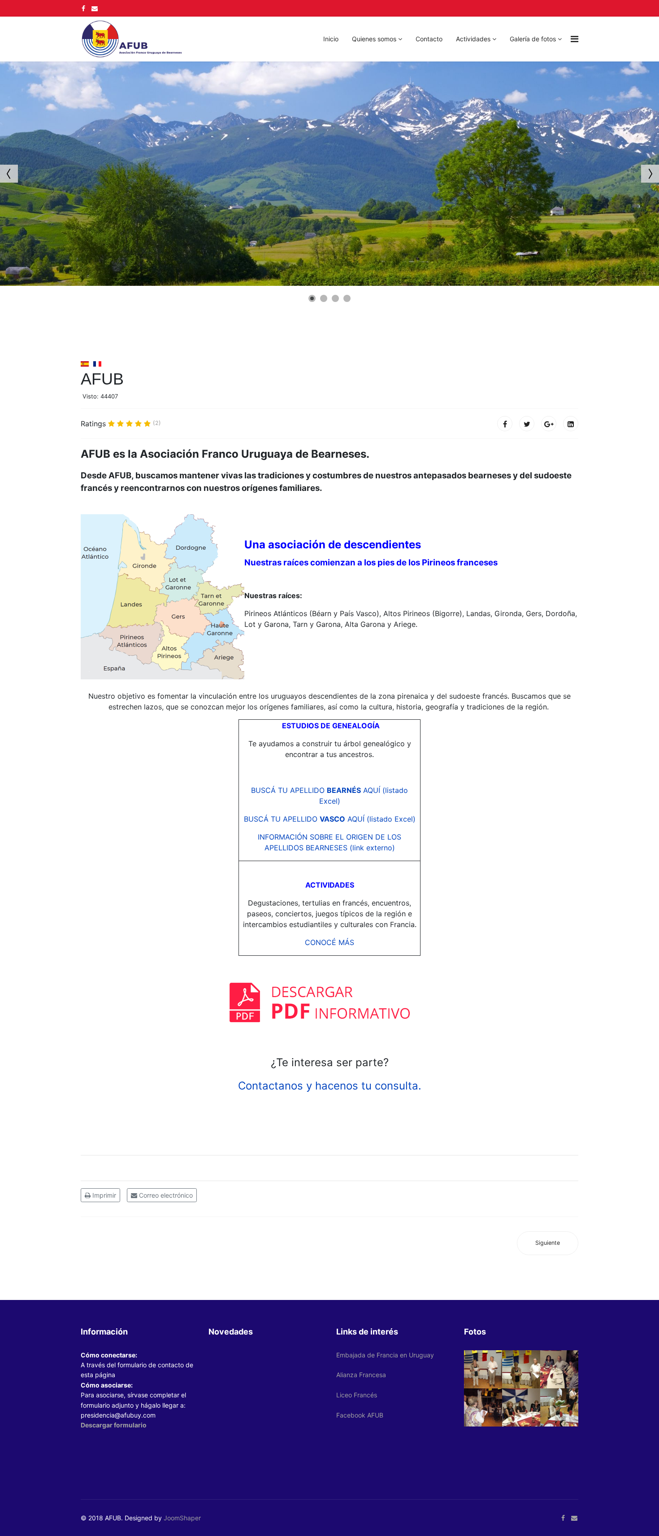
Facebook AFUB (359, 1415)
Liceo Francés (356, 1395)
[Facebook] (504, 423)
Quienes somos (374, 39)
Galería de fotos (533, 39)
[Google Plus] (548, 423)
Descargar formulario (114, 1425)
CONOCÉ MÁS (329, 942)
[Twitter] (526, 423)
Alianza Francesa (361, 1374)
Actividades (473, 39)
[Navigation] (574, 39)
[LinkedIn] (570, 423)
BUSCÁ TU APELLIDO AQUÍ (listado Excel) (330, 818)
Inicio (330, 39)
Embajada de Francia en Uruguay (385, 1355)
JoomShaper (182, 1518)
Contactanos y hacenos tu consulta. (329, 1085)
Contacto (429, 39)
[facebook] (83, 8)
